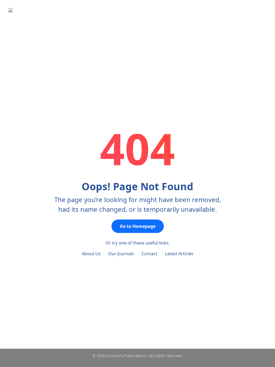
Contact (149, 254)
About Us (91, 254)
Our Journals (121, 254)
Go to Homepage (137, 226)
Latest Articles (179, 254)
